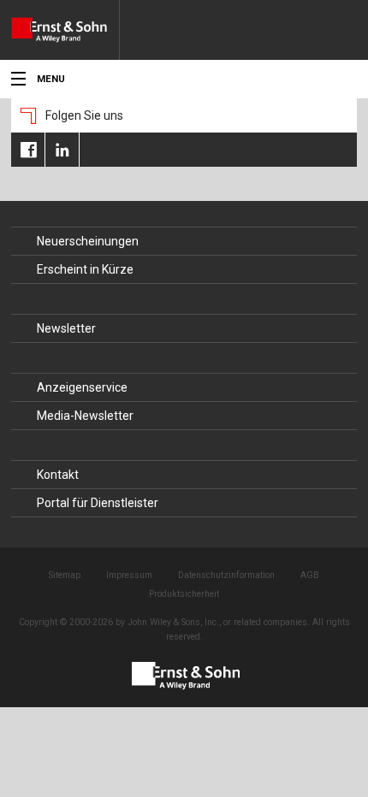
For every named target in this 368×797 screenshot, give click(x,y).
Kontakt (58, 474)
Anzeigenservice (82, 387)
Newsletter (66, 328)
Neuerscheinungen (88, 241)
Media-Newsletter (85, 415)
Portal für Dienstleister (97, 503)
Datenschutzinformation (226, 575)
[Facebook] (28, 150)
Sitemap (64, 575)
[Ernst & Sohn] (65, 30)
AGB (309, 575)
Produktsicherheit (184, 593)
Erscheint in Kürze (85, 269)
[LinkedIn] (62, 150)
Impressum (129, 575)
